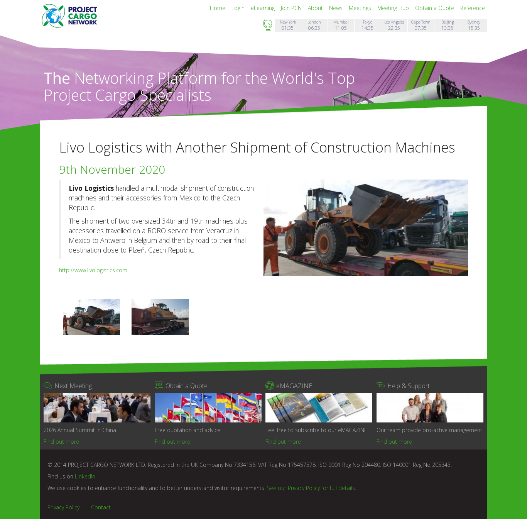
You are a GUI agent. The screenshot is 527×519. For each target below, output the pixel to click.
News (336, 8)
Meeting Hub (393, 8)
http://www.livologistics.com (93, 270)
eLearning (263, 8)
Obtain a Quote (435, 8)
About (316, 8)
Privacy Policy (63, 507)
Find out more (61, 441)
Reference (472, 8)
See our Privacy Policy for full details (311, 488)
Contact (101, 507)
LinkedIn (85, 476)
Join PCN (292, 8)
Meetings (361, 8)
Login (238, 8)
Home (218, 8)
